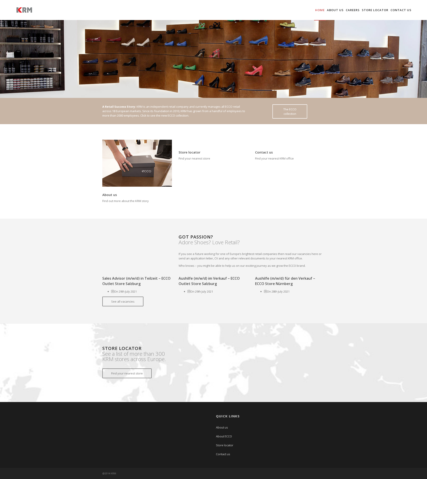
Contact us (401, 10)
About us (335, 10)
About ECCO (224, 436)
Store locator (375, 10)
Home (320, 10)
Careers (353, 10)
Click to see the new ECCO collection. (164, 115)
